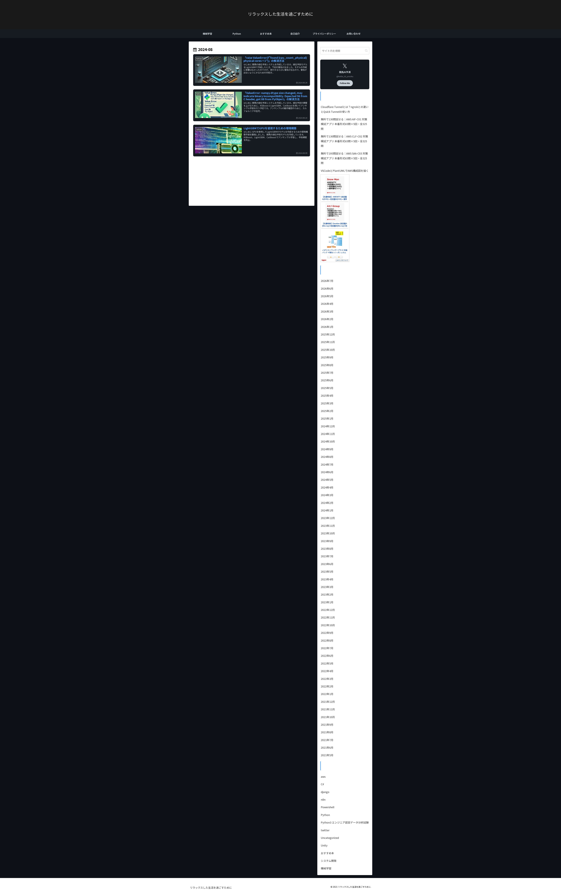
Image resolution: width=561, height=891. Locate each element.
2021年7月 (327, 740)
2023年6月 (327, 564)
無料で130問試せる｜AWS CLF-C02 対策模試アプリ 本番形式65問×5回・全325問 (344, 141)
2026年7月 (327, 281)
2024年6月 (327, 472)
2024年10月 (328, 441)
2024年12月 (328, 426)
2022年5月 (327, 663)
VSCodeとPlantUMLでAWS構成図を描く (345, 170)
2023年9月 (327, 541)
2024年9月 (327, 449)
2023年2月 (327, 594)
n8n (323, 799)
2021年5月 (327, 755)
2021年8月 (327, 732)
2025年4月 (327, 395)
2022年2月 (327, 686)
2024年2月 (327, 503)
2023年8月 (327, 548)
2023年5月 (327, 571)
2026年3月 (327, 311)
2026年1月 (327, 327)
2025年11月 (328, 342)
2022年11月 (328, 617)
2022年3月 (327, 679)
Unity (324, 845)
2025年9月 (327, 357)
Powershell (327, 807)
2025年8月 (327, 365)
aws (323, 776)
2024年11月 (328, 434)
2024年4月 (327, 487)
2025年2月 (327, 411)
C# (322, 784)
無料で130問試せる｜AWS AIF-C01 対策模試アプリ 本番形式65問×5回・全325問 (344, 124)
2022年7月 (327, 648)
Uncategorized (330, 838)
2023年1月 (327, 602)
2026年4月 (327, 304)
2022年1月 (327, 694)
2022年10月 (328, 625)
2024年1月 (327, 510)
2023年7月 (327, 556)
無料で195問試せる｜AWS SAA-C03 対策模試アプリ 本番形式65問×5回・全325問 (344, 158)
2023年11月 (328, 526)
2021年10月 (328, 717)
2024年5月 (327, 479)
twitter (325, 830)
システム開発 (328, 861)
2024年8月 (327, 457)
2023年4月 (327, 579)
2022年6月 (327, 655)
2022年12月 (328, 610)
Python (325, 815)
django (325, 792)
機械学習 (326, 868)
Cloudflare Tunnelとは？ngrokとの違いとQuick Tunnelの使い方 (344, 109)
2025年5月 (327, 388)
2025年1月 (327, 418)
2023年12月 (328, 518)
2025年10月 (328, 350)
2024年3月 (327, 495)
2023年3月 (327, 587)
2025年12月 (328, 334)
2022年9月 (327, 633)
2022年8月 (327, 640)
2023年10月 (328, 533)
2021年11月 (328, 709)
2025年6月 (327, 380)
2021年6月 (327, 747)
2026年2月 (327, 319)
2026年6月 (327, 288)
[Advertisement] (251, 177)
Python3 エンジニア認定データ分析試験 (345, 822)
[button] (366, 50)
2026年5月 (327, 296)
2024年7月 (327, 464)
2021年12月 (328, 701)
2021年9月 (327, 724)
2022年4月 (327, 671)
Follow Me (345, 83)
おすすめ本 (327, 853)
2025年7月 (327, 372)
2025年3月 (327, 403)
